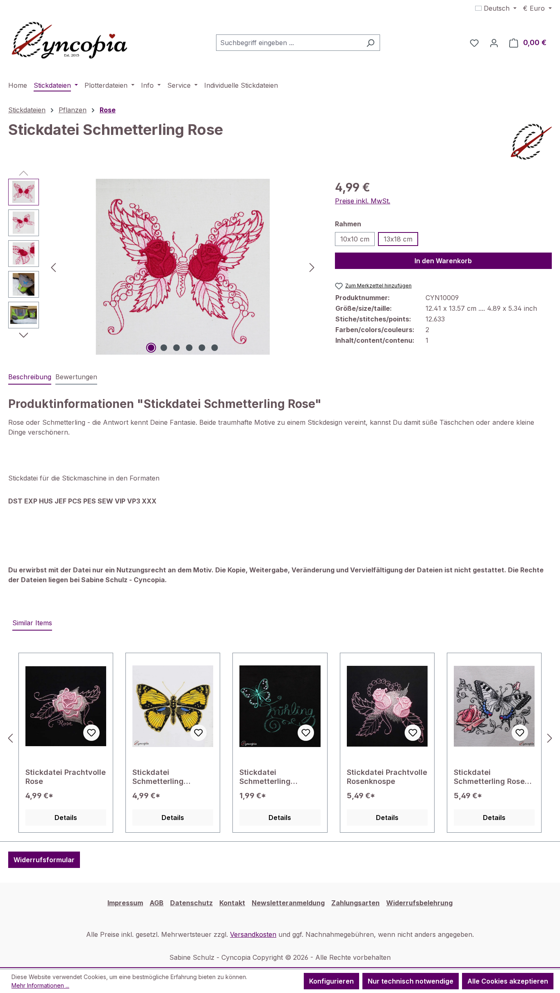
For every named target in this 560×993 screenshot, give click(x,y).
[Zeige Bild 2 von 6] (163, 347)
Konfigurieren (331, 981)
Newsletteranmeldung (288, 903)
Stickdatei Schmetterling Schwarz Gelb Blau (166, 777)
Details (66, 817)
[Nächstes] (312, 266)
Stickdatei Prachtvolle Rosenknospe (387, 777)
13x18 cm (398, 239)
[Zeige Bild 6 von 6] (214, 347)
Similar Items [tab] (32, 623)
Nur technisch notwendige (410, 981)
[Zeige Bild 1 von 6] (151, 347)
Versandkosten (253, 934)
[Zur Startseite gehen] (69, 41)
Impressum (125, 903)
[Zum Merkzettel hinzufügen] (91, 732)
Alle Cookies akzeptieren (507, 981)
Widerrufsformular (44, 860)
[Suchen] (370, 42)
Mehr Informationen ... (40, 985)
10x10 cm (354, 239)
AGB (157, 903)
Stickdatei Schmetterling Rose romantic (489, 777)
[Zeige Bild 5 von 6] (201, 347)
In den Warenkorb (443, 261)
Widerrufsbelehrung (419, 903)
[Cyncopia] (531, 141)
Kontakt (232, 903)
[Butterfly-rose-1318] (182, 267)
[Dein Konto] (494, 42)
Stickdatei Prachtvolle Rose (65, 777)
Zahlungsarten (355, 903)
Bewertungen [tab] (76, 377)
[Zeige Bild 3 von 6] (176, 347)
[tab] (29, 377)
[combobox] (288, 42)
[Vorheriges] (53, 266)
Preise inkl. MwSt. (362, 201)
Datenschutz (191, 903)
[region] (163, 267)
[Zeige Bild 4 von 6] (189, 347)
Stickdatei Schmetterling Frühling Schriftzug (274, 777)
